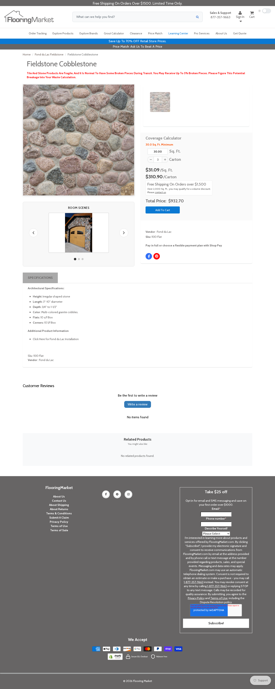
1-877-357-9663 (193, 582)
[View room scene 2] (79, 259)
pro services (202, 33)
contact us (160, 192)
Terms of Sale (59, 530)
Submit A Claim (59, 517)
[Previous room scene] (33, 232)
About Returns (59, 509)
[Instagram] (128, 494)
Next (239, 98)
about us (221, 33)
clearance (136, 33)
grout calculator (114, 33)
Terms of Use (59, 526)
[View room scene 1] (75, 259)
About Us (59, 496)
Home (27, 54)
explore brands (89, 33)
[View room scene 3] (83, 259)
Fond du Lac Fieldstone (49, 54)
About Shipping (59, 505)
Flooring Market (142, 681)
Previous (144, 98)
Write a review (138, 404)
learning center (178, 33)
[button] (79, 233)
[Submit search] (197, 17)
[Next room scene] (123, 232)
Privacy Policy (59, 522)
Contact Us (59, 500)
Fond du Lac (164, 232)
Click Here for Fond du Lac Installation (56, 339)
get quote (239, 33)
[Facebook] (106, 494)
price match (155, 33)
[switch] (264, 10)
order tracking (38, 33)
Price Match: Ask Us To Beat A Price (137, 46)
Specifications (40, 278)
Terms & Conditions (59, 513)
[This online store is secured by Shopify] (115, 656)
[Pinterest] (117, 494)
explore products (63, 33)
